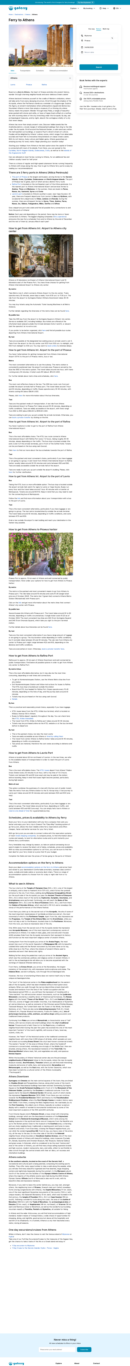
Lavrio (12, 85)
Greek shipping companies (25, 836)
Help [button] (104, 8)
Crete (47, 150)
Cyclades (12, 150)
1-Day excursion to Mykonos (23, 1246)
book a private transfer (21, 417)
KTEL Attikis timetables (24, 719)
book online (52, 346)
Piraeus (29, 85)
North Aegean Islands (25, 150)
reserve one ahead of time (19, 811)
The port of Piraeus (20, 177)
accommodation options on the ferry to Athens (40, 867)
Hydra (11, 1237)
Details (14, 699)
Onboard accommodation (58, 71)
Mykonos (65, 1234)
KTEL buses (44, 770)
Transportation (25, 71)
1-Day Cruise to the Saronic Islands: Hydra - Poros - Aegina (35, 1248)
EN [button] (117, 8)
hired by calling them (55, 736)
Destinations (19, 14)
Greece (27, 14)
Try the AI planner (84, 2)
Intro (12, 71)
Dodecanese (39, 150)
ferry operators (60, 217)
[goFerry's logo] (19, 8)
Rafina (44, 85)
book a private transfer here (53, 649)
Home (11, 14)
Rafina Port (16, 184)
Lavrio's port (17, 194)
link (18, 498)
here (67, 311)
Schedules (40, 71)
